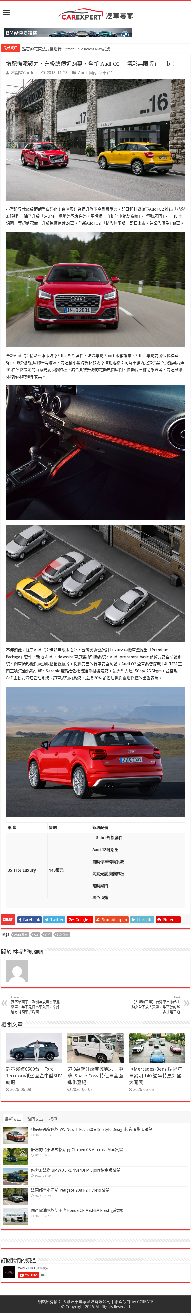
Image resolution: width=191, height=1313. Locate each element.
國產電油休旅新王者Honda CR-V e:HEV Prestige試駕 (77, 1210)
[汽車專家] (95, 13)
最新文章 (13, 1119)
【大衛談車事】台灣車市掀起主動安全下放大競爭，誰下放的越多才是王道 (155, 1005)
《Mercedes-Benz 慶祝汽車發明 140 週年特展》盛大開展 (155, 1075)
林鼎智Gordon (24, 72)
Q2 (36, 934)
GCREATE (145, 1301)
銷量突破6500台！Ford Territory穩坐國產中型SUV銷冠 (34, 1075)
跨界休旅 (62, 934)
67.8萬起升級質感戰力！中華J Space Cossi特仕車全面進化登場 (95, 1075)
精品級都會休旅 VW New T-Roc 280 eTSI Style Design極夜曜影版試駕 (91, 1129)
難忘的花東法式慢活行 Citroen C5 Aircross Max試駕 (77, 1149)
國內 (93, 72)
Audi (82, 72)
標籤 (53, 1119)
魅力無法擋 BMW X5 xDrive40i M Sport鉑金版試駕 (65, 49)
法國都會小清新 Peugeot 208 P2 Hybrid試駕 (70, 1190)
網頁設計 (123, 1301)
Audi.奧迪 (20, 934)
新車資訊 (107, 72)
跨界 (47, 934)
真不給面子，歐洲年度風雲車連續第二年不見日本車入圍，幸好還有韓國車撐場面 (35, 1005)
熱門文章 (35, 1119)
